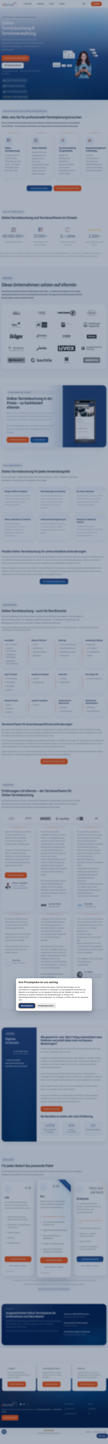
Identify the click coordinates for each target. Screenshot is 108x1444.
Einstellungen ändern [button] (46, 1006)
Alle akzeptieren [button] (27, 1006)
